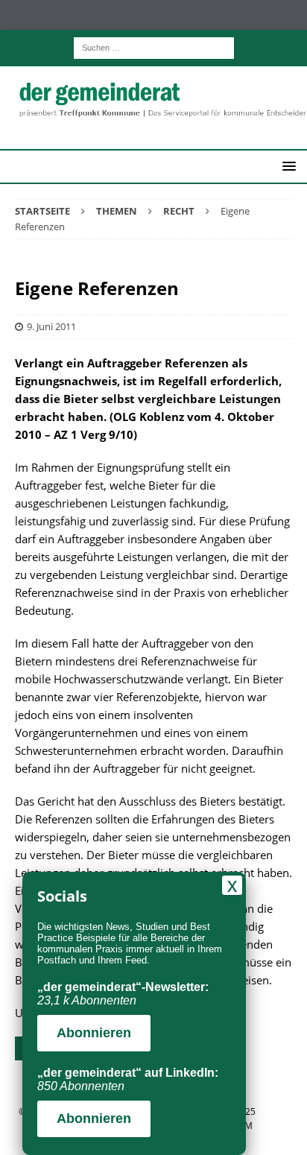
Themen (116, 211)
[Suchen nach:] (154, 46)
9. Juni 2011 (51, 326)
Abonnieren (94, 1032)
